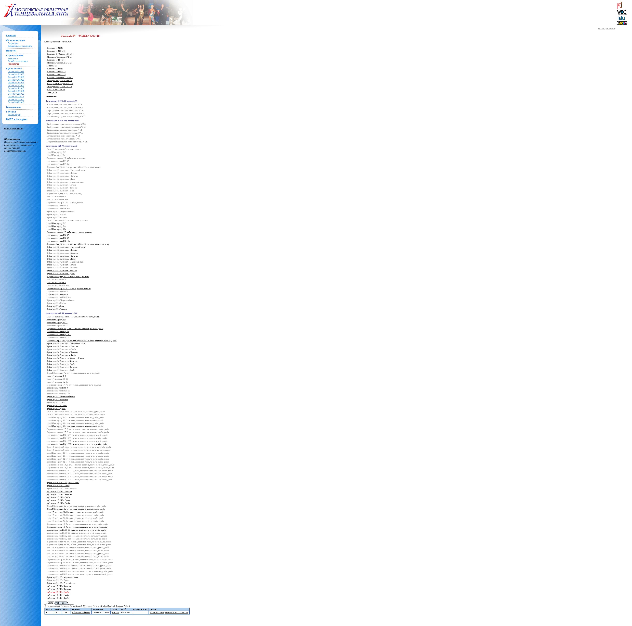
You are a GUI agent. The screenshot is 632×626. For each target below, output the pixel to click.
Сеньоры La (52, 92)
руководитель (140, 609)
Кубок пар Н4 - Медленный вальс (61, 397)
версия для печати (606, 28)
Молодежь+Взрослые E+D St (59, 63)
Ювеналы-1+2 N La (55, 69)
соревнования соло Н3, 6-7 (58, 235)
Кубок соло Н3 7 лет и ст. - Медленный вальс (65, 262)
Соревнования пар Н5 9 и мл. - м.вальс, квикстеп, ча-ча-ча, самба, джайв (77, 527)
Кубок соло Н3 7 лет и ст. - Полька (61, 265)
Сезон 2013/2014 (16, 91)
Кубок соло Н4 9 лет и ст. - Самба (61, 364)
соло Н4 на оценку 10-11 (57, 323)
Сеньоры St (51, 66)
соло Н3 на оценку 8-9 (56, 226)
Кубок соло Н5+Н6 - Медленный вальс (63, 482)
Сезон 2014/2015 (16, 88)
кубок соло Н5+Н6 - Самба (58, 497)
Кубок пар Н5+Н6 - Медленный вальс (62, 577)
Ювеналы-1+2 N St (55, 48)
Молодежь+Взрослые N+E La (59, 80)
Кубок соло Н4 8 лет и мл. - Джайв (61, 355)
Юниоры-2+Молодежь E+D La (60, 83)
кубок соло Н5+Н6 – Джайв (58, 503)
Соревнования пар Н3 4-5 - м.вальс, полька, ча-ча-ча (69, 288)
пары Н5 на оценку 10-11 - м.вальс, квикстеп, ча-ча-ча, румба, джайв (75, 512)
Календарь (13, 58)
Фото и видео (14, 114)
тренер (153, 609)
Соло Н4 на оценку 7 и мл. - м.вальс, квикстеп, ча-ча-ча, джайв (73, 317)
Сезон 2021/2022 (16, 71)
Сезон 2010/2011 (16, 99)
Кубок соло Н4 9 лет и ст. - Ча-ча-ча (62, 367)
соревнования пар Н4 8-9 (57, 388)
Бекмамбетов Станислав (176, 612)
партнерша (98, 609)
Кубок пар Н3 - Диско (56, 306)
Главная (11, 35)
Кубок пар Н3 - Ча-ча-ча (57, 309)
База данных (13, 107)
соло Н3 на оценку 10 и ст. (58, 229)
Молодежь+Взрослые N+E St (59, 57)
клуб (123, 609)
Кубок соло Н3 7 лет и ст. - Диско (61, 274)
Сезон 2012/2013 (16, 94)
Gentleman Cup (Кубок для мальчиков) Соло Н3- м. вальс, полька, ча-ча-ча (78, 244)
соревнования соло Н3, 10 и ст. (60, 241)
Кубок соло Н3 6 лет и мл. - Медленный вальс (66, 247)
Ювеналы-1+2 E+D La (56, 75)
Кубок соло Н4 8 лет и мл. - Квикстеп (62, 346)
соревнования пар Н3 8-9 (57, 294)
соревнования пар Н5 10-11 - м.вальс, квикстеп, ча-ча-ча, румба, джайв (76, 530)
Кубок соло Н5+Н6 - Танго (58, 485)
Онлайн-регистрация (18, 61)
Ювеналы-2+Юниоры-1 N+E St (60, 54)
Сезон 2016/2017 (16, 83)
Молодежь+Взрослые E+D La (59, 86)
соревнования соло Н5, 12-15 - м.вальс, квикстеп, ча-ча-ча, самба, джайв (77, 444)
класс (66, 609)
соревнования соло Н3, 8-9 (58, 238)
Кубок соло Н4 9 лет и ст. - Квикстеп (62, 361)
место (49, 609)
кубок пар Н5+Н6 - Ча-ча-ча (59, 589)
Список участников (52, 42)
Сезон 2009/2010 (16, 102)
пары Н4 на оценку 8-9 (56, 376)
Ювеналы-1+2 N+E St (56, 51)
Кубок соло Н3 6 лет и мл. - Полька (62, 250)
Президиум (13, 43)
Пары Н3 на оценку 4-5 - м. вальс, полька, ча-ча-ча (68, 276)
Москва (115, 612)
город (115, 609)
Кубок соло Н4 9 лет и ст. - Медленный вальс (65, 358)
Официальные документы (20, 46)
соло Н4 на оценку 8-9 (56, 320)
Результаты (13, 64)
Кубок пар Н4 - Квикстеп (57, 400)
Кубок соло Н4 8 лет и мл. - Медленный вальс (66, 343)
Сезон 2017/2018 (16, 80)
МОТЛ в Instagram (16, 119)
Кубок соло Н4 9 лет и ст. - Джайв (61, 370)
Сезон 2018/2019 (16, 77)
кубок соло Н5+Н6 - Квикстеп (59, 491)
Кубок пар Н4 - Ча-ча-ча (57, 405)
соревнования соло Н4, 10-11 (59, 334)
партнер (75, 609)
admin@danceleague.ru (15, 151)
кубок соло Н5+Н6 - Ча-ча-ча (59, 494)
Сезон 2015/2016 (16, 85)
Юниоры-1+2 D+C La (56, 89)
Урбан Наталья (157, 612)
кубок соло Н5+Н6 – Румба (58, 500)
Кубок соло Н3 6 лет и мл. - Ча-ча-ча (62, 256)
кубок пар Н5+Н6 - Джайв (58, 598)
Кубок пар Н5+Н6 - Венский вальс (61, 583)
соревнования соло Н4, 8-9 (58, 331)
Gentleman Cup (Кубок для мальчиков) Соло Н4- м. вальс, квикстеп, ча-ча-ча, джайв (82, 340)
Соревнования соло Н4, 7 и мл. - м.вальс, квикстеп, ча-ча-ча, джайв (75, 328)
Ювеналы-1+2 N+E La (56, 72)
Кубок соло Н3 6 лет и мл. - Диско (61, 259)
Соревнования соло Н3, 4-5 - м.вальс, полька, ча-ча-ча (69, 232)
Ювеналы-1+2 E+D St (56, 60)
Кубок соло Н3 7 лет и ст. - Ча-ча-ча (62, 271)
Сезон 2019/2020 (16, 74)
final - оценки (61, 603)
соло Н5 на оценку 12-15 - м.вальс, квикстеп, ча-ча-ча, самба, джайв (75, 426)
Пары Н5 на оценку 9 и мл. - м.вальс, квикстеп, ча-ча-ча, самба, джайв (76, 509)
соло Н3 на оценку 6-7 (56, 223)
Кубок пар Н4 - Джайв (56, 408)
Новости (11, 50)
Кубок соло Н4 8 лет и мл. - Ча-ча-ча (62, 352)
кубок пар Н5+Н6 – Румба (58, 595)
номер (57, 609)
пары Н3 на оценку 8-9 (56, 282)
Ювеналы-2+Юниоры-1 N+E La (60, 77)
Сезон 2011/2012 (16, 97)
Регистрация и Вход (13, 128)
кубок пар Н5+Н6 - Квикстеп (59, 586)
